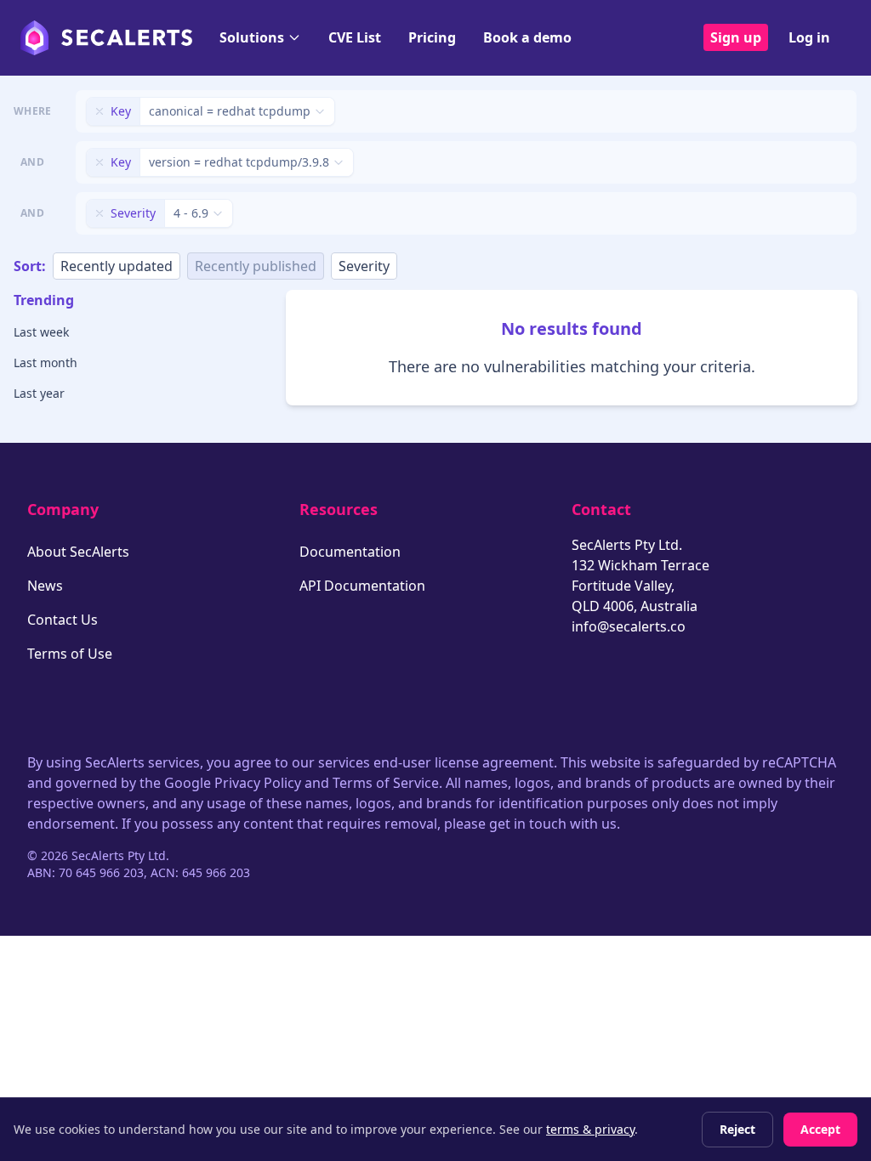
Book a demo (527, 37)
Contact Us (62, 619)
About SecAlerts (78, 551)
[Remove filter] (99, 111)
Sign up (735, 37)
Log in (809, 37)
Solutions (251, 37)
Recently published (255, 266)
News (45, 585)
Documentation (350, 551)
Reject (737, 1129)
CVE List (354, 37)
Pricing (432, 37)
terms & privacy (590, 1129)
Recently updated (116, 266)
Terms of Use (69, 653)
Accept (820, 1129)
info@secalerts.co (629, 626)
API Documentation (362, 585)
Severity (364, 266)
